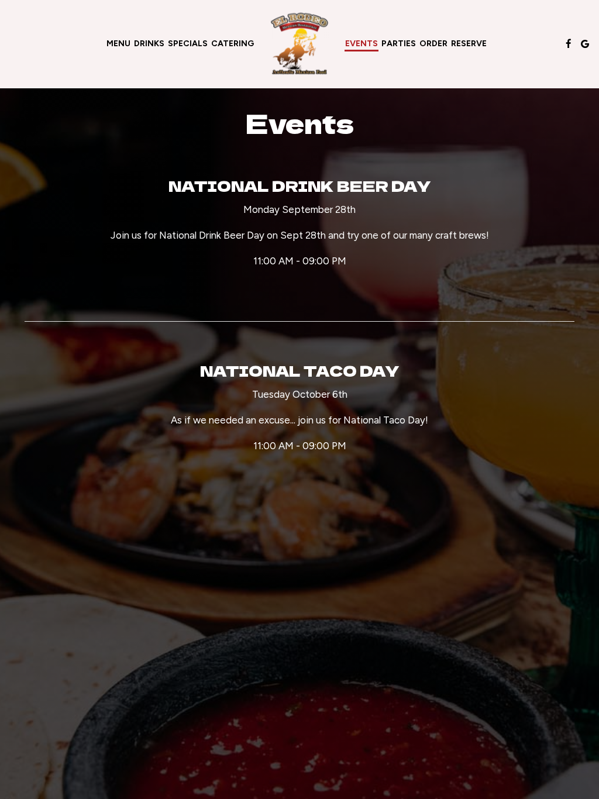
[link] (299, 44)
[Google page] (585, 44)
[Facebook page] (568, 44)
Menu (118, 44)
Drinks (149, 44)
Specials (188, 44)
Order (433, 44)
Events (361, 44)
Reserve (469, 44)
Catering (232, 44)
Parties (398, 44)
